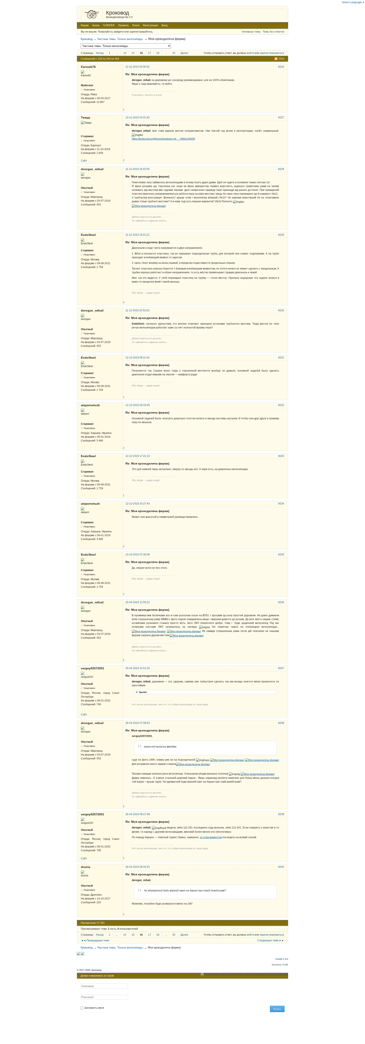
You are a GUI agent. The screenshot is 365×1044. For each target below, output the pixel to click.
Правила (123, 25)
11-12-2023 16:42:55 (137, 169)
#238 (281, 723)
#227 (281, 117)
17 (149, 53)
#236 (281, 602)
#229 (281, 234)
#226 (281, 66)
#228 (281, 169)
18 (157, 53)
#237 (281, 668)
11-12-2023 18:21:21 (137, 234)
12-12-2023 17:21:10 (137, 456)
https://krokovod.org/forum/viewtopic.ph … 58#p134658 (163, 138)
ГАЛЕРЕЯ (108, 25)
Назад (100, 53)
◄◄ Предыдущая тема (95, 940)
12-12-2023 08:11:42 (137, 357)
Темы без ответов (273, 31)
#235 (281, 554)
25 (173, 53)
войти (250, 53)
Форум (85, 25)
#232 (281, 405)
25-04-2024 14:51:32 (137, 668)
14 (124, 53)
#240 (281, 866)
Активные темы (251, 31)
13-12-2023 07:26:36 (137, 554)
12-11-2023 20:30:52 (137, 66)
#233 (281, 456)
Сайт (84, 160)
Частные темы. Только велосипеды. (120, 39)
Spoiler (141, 692)
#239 (281, 814)
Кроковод (117, 13)
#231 (281, 357)
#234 (281, 503)
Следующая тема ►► (270, 940)
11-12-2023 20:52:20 (137, 310)
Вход (165, 25)
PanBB (278, 959)
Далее (184, 53)
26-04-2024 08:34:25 (137, 866)
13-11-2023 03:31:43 (137, 117)
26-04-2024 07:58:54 (137, 723)
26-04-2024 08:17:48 (137, 814)
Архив (95, 25)
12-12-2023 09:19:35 (137, 405)
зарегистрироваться (272, 53)
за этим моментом (211, 837)
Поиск (135, 25)
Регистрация (150, 25)
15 (133, 53)
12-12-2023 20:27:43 (137, 503)
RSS (281, 58)
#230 (281, 310)
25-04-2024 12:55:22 (137, 602)
